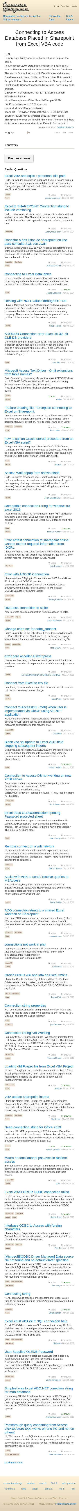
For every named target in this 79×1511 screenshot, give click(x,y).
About (56, 6)
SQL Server (9, 1285)
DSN (7, 648)
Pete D (58, 1248)
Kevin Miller (55, 430)
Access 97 (9, 963)
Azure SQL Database (12, 1454)
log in (74, 6)
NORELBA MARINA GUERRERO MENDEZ (40, 675)
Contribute (65, 6)
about (35, 1489)
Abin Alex (56, 362)
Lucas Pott (56, 997)
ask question (69, 1483)
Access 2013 (9, 617)
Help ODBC (55, 648)
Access (8, 325)
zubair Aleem (55, 936)
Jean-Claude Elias (52, 498)
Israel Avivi (56, 699)
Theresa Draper (54, 1058)
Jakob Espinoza (53, 293)
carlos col (56, 967)
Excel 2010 (9, 1309)
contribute (9, 1489)
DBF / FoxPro (10, 1085)
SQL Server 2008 (16, 1282)
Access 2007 (9, 596)
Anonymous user (52, 198)
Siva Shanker (55, 1313)
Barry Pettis (55, 902)
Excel (7, 198)
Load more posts (13, 1462)
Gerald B (57, 733)
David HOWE (55, 767)
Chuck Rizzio (55, 326)
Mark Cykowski (53, 1149)
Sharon (58, 465)
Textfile (8, 396)
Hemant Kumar (54, 532)
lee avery (56, 1285)
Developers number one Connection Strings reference (22, 18)
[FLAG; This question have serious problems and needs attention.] (28, 132)
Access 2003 (9, 730)
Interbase (18, 1244)
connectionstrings (12, 1483)
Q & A (54, 1483)
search (42, 1483)
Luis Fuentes (56, 566)
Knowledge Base (54, 18)
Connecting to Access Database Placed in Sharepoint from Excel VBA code (39, 38)
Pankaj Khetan (55, 599)
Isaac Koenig (54, 838)
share (57, 132)
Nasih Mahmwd (54, 620)
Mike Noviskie (55, 1454)
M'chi (58, 1183)
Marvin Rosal (55, 868)
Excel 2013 (9, 262)
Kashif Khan (56, 1217)
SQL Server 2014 (16, 1339)
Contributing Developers (66, 1504)
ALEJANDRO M (53, 266)
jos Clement (55, 1024)
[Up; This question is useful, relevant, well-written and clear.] (6, 132)
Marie (58, 399)
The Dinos (55, 1119)
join (73, 1489)
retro (23, 1489)
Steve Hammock (53, 1380)
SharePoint (9, 231)
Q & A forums (69, 18)
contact (49, 1489)
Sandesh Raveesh (65, 127)
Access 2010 (9, 1376)
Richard (56, 1343)
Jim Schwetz (54, 804)
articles (31, 1483)
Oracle (8, 464)
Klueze (58, 1088)
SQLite (8, 194)
